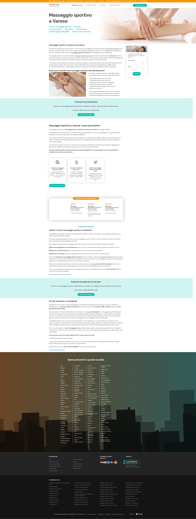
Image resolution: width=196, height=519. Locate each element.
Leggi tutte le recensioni (86, 226)
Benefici (77, 27)
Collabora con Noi (77, 466)
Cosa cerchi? (131, 60)
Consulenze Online (90, 5)
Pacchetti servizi (76, 468)
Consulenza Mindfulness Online (81, 487)
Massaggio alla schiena (54, 493)
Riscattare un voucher (53, 470)
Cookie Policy (108, 514)
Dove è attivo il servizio (81, 32)
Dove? (129, 66)
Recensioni (69, 29)
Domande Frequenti (77, 459)
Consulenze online (53, 504)
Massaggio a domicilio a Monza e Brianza (109, 494)
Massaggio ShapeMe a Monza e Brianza (108, 487)
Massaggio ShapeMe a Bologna (132, 489)
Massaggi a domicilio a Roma (106, 483)
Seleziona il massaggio (86, 114)
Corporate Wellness (78, 491)
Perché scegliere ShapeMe (59, 32)
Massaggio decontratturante (55, 488)
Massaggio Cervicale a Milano (131, 503)
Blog (50, 459)
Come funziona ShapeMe (54, 464)
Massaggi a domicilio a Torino (81, 500)
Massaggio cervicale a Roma (131, 505)
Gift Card (101, 1)
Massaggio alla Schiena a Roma (132, 498)
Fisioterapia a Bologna (130, 500)
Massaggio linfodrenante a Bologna (133, 491)
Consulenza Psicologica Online (81, 489)
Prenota (136, 73)
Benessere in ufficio (115, 5)
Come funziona (143, 1)
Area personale (140, 5)
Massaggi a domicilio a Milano (81, 497)
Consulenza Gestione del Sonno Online (82, 483)
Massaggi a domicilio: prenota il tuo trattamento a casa (121, 1)
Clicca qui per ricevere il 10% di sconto (60, 274)
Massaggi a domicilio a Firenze (81, 504)
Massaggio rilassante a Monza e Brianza (134, 483)
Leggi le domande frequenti (57, 350)
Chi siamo (75, 461)
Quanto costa (81, 29)
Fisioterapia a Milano (129, 496)
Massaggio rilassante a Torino (106, 500)
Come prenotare (55, 29)
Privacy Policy (101, 514)
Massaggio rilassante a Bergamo (107, 503)
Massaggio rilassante (53, 491)
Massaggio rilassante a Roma (106, 496)
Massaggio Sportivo (53, 497)
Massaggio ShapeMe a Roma (106, 485)
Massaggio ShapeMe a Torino (106, 489)
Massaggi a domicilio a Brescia (106, 491)
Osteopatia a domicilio (54, 502)
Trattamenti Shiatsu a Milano (131, 494)
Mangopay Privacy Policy (118, 514)
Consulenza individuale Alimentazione (82, 485)
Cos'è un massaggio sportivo (60, 27)
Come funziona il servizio (57, 185)
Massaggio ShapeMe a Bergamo (132, 487)
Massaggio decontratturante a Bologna (108, 505)
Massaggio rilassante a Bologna (107, 498)
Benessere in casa (77, 5)
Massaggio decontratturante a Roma (133, 485)
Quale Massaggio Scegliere (55, 466)
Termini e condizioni (91, 514)
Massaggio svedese (53, 495)
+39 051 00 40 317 (92, 1)
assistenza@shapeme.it (131, 465)
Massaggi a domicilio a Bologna (81, 502)
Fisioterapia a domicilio (54, 500)
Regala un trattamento (54, 461)
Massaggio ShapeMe (53, 486)
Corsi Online (102, 5)
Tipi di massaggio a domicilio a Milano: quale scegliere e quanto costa (84, 494)
